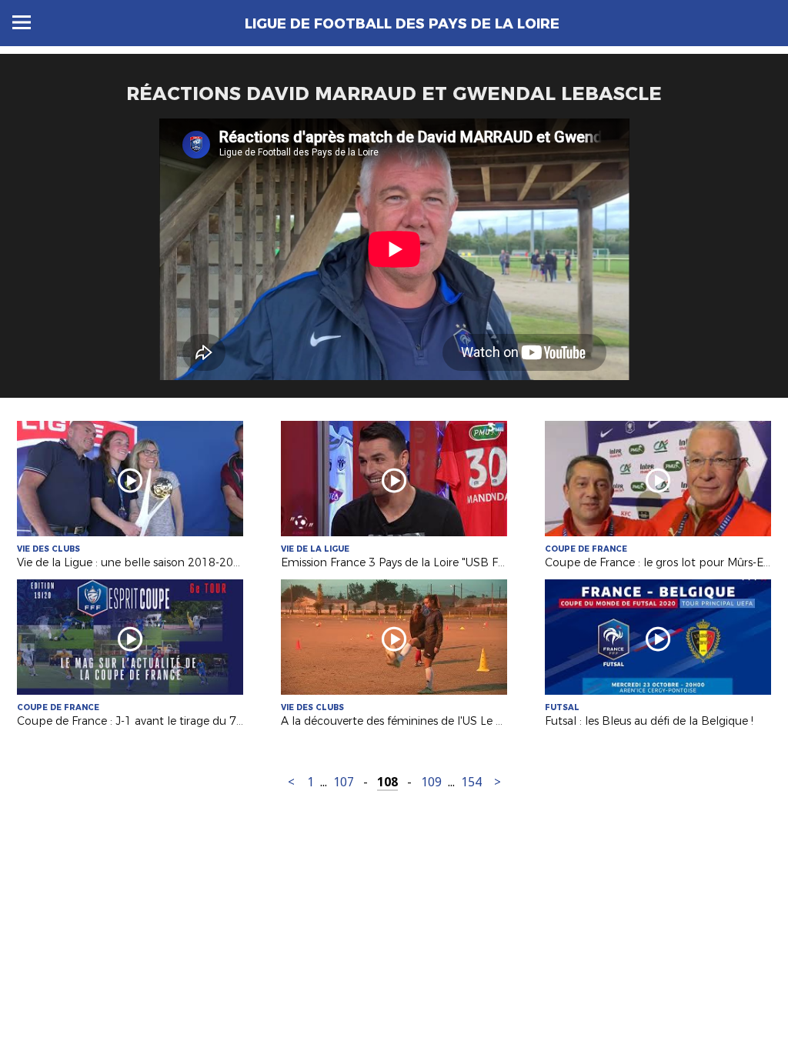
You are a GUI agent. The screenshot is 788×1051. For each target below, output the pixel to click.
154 (471, 782)
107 (343, 782)
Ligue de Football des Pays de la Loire (402, 23)
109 (431, 782)
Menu (21, 22)
